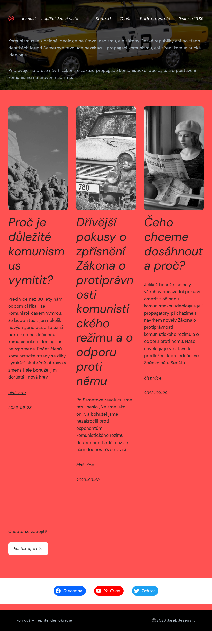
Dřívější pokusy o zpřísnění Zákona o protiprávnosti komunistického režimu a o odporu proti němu (104, 301)
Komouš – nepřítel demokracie (50, 18)
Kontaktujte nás (28, 548)
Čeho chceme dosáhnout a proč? (173, 244)
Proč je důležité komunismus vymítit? (36, 251)
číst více (17, 392)
